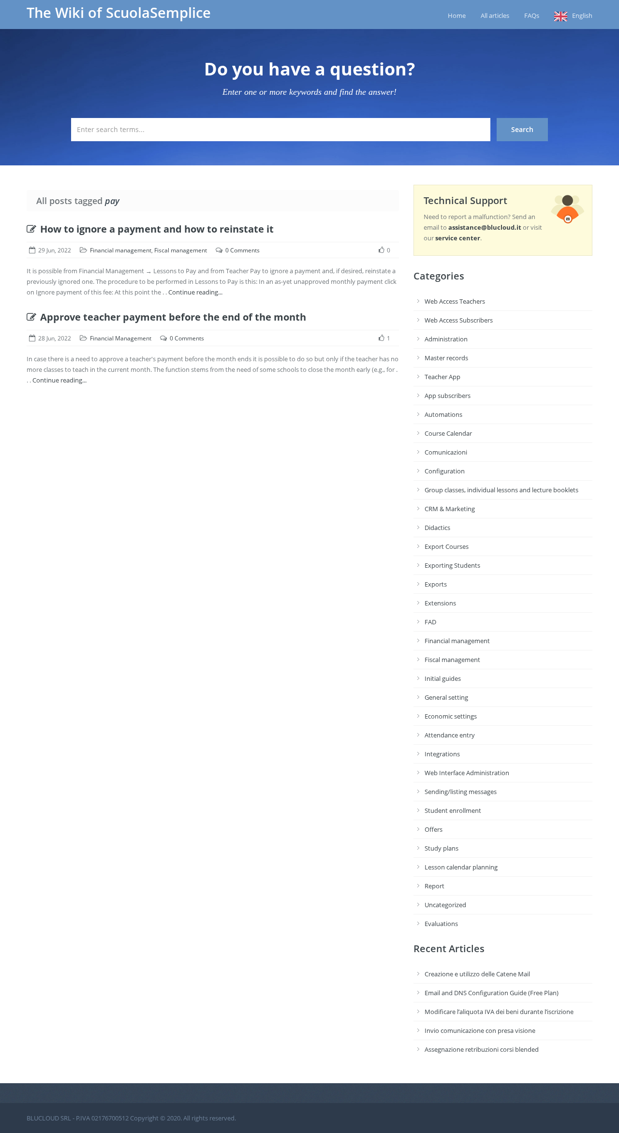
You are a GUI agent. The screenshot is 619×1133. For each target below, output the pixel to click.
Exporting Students (452, 565)
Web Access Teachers (455, 301)
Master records (446, 357)
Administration (446, 339)
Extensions (440, 603)
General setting (446, 697)
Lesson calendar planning (461, 867)
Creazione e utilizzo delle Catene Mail (477, 974)
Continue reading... (195, 292)
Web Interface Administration (467, 772)
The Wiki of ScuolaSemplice (119, 12)
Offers (433, 829)
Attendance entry (450, 735)
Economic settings (451, 716)
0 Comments (242, 250)
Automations (443, 414)
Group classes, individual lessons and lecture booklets (501, 490)
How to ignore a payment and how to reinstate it (157, 228)
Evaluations (441, 923)
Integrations (442, 754)
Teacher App (442, 376)
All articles (495, 15)
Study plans (441, 848)
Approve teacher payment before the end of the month (173, 317)
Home (457, 15)
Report (434, 886)
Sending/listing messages (461, 791)
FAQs (531, 15)
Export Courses (447, 546)
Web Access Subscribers (459, 320)
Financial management (120, 250)
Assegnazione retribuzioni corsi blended (482, 1049)
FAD (430, 622)
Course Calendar (448, 433)
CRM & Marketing (450, 508)
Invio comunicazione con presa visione (480, 1030)
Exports (436, 584)
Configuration (445, 471)
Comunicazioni (446, 452)
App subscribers (448, 395)
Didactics (437, 527)
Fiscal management (180, 250)
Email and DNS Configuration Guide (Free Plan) (492, 992)
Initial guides (443, 678)
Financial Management (120, 338)
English (582, 15)
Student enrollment (453, 810)
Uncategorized (445, 904)
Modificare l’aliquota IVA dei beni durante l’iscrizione (499, 1011)
